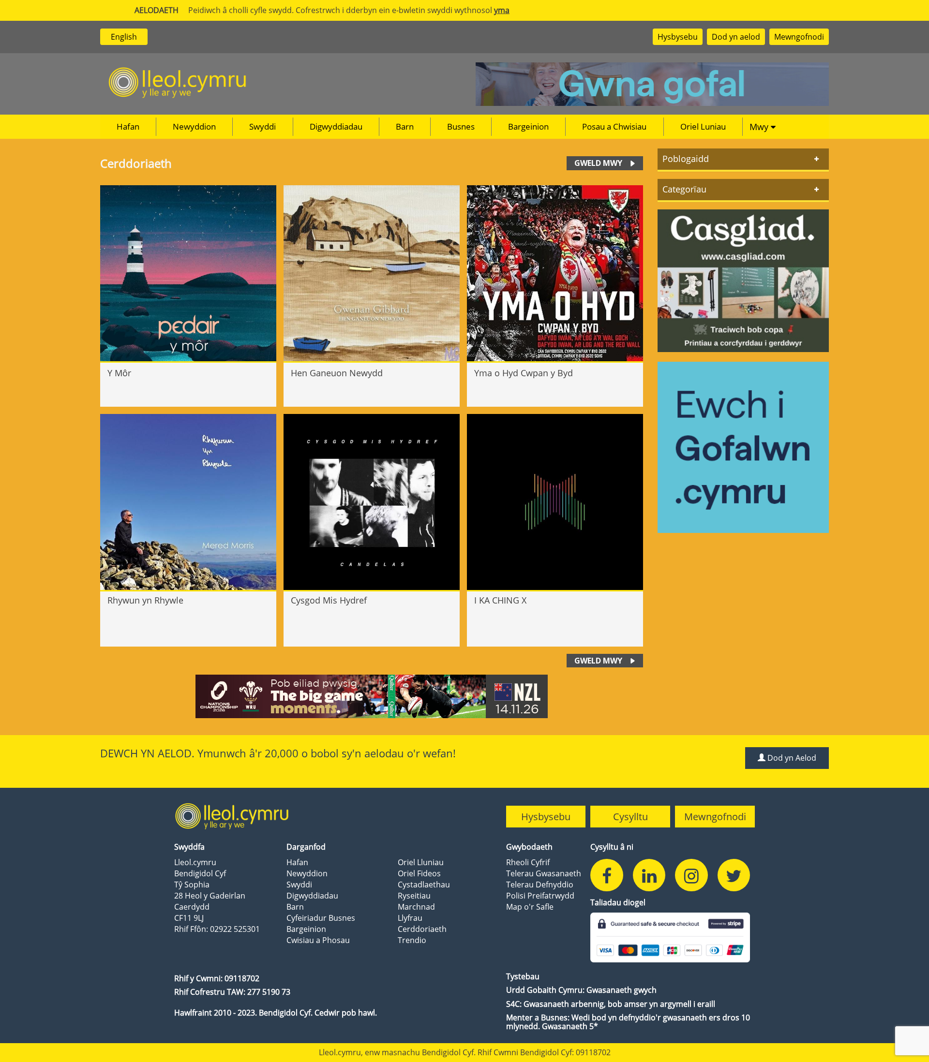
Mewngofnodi (799, 36)
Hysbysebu (678, 36)
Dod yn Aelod (790, 757)
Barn (405, 126)
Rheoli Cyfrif (528, 862)
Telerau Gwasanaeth (543, 873)
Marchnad (416, 906)
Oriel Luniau (703, 126)
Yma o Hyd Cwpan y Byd (523, 373)
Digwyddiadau (336, 126)
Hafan (128, 126)
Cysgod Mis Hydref (329, 600)
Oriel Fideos (419, 873)
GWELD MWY (598, 163)
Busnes (461, 126)
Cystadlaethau (424, 884)
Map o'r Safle (530, 906)
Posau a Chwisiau (614, 126)
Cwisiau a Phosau (318, 940)
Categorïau (684, 189)
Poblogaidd (685, 158)
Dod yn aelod (736, 36)
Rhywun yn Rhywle (145, 600)
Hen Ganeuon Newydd (337, 373)
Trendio (412, 940)
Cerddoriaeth (422, 929)
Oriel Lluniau (421, 862)
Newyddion (194, 126)
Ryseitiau (414, 895)
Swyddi (262, 126)
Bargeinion (528, 126)
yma (501, 10)
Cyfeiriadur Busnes (320, 918)
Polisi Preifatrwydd (540, 895)
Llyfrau (410, 918)
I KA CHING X (500, 600)
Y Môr (119, 373)
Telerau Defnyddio (539, 884)
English (124, 36)
